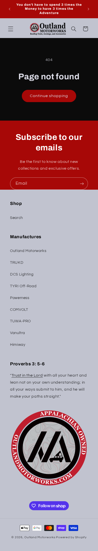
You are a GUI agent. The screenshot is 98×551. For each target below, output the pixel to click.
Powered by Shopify (71, 537)
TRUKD (16, 262)
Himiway (17, 345)
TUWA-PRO (20, 321)
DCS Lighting (22, 274)
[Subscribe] (82, 183)
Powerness (19, 298)
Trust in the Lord (27, 375)
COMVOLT (19, 310)
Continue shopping (49, 96)
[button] (10, 29)
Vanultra (17, 333)
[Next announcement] (88, 9)
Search (16, 218)
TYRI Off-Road (23, 286)
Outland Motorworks (28, 251)
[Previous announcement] (9, 9)
